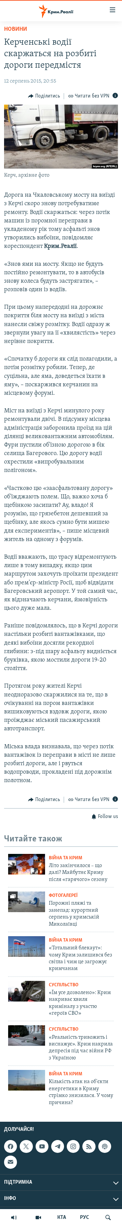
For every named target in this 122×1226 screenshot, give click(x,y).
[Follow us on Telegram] (57, 1146)
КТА (61, 1217)
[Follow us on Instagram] (73, 1146)
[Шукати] (108, 1217)
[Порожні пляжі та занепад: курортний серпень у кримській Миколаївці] (26, 901)
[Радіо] (14, 1217)
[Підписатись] (10, 1162)
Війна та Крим (65, 858)
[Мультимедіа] (38, 1217)
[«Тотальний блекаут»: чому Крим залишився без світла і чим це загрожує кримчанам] (26, 946)
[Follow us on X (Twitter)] (26, 1146)
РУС (84, 1217)
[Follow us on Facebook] (10, 1146)
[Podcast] (104, 1146)
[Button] (44, 96)
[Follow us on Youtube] (42, 1146)
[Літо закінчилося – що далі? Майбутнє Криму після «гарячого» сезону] (26, 864)
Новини (15, 29)
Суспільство (63, 985)
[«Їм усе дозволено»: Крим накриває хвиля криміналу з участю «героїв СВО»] (26, 991)
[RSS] (88, 1146)
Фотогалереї (63, 895)
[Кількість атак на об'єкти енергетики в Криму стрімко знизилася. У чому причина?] (26, 1080)
